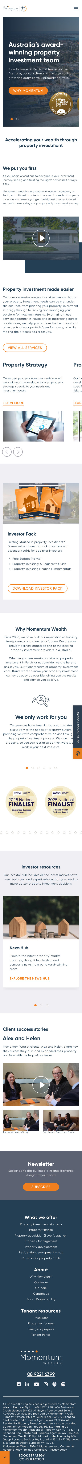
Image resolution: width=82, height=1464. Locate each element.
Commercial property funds (41, 1258)
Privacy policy (58, 1449)
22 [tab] (75, 832)
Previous (7, 452)
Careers (41, 1288)
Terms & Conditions (35, 1449)
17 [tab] (47, 832)
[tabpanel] (41, 72)
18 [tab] (52, 832)
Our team (41, 1282)
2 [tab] (17, 119)
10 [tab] (7, 832)
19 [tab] (58, 832)
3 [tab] (38, 767)
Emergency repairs (41, 1329)
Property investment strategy (41, 1224)
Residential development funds (41, 1252)
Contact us (41, 1293)
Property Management (41, 1241)
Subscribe (41, 1187)
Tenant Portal (41, 1334)
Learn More (13, 403)
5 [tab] (50, 767)
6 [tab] (55, 767)
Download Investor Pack (38, 588)
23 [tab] (81, 832)
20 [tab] (64, 832)
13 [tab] (24, 832)
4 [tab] (44, 767)
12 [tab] (18, 832)
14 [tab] (30, 832)
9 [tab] (1, 832)
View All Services (25, 348)
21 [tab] (70, 832)
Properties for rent (41, 1323)
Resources (41, 1318)
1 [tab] (11, 119)
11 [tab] (12, 832)
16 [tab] (41, 832)
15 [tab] (35, 832)
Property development (41, 1247)
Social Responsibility (41, 1299)
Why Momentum (28, 91)
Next (18, 452)
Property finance (41, 1230)
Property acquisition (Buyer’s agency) (41, 1235)
